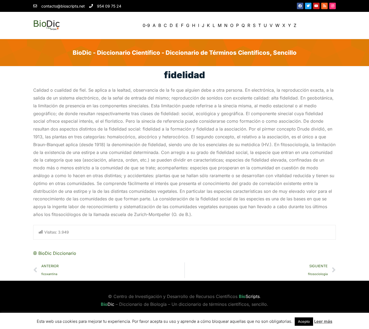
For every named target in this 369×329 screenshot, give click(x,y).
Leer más (323, 321)
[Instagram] (332, 6)
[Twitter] (308, 6)
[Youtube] (316, 6)
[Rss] (324, 6)
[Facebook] (300, 6)
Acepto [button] (304, 321)
